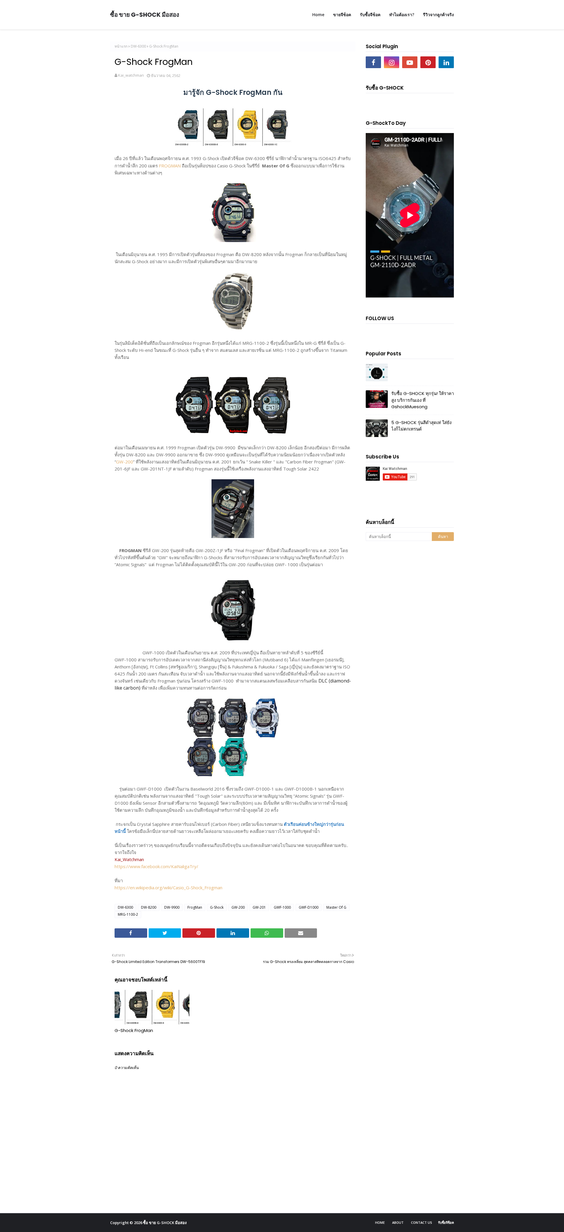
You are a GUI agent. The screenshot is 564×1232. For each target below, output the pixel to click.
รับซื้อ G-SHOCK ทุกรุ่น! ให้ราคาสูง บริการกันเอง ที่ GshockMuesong (422, 400)
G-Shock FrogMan (134, 1030)
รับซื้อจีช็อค (446, 1222)
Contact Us (421, 1222)
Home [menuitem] (318, 14)
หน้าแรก (121, 46)
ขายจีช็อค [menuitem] (342, 14)
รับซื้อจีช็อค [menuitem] (370, 14)
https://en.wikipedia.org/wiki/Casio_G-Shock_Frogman (168, 887)
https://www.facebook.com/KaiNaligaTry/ (156, 866)
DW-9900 (171, 907)
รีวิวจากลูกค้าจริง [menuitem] (438, 14)
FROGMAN (170, 166)
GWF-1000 (282, 907)
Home (380, 1222)
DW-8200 (148, 907)
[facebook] (373, 62)
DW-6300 (138, 46)
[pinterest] (428, 62)
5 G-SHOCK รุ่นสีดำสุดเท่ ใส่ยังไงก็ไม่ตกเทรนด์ (421, 425)
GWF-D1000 (308, 907)
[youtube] (409, 62)
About (398, 1222)
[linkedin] (446, 62)
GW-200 (124, 462)
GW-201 (259, 907)
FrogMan (194, 907)
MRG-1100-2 (128, 914)
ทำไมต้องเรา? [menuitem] (401, 14)
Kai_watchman (131, 75)
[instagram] (391, 62)
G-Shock (217, 907)
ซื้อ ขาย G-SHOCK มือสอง (144, 15)
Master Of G (336, 907)
